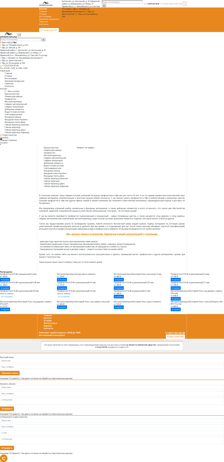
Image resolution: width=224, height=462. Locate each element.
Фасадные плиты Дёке (15, 122)
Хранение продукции (49, 19)
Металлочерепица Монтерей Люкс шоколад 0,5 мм (137, 274)
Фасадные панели (13, 117)
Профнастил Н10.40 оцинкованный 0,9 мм (76, 291)
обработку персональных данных (57, 378)
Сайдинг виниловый (14, 106)
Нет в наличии (6, 296)
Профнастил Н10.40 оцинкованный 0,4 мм (190, 274)
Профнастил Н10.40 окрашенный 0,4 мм (18, 274)
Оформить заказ (10, 373)
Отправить (7, 408)
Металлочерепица (13, 101)
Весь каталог (13, 91)
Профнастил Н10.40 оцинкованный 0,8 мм (19, 291)
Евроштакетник (12, 94)
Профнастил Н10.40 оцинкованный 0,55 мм (133, 282)
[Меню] (185, 3)
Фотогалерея (45, 16)
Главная (43, 11)
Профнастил (10, 99)
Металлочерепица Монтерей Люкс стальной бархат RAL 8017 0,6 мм (197, 302)
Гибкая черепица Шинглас (17, 124)
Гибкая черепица (12, 127)
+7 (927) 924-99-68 (152, 4)
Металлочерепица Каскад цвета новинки (76, 274)
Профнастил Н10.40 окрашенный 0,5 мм (132, 291)
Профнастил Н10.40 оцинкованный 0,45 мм (20, 282)
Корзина (4, 137)
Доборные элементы (14, 109)
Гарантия (43, 21)
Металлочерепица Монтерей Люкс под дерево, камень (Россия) (196, 292)
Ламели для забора (13, 96)
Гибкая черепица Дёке (15, 130)
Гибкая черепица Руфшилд (17, 132)
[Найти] (104, 5)
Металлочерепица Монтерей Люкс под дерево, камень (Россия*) (26, 302)
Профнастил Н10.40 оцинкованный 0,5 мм (76, 282)
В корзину (5, 280)
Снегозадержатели (13, 114)
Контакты (43, 24)
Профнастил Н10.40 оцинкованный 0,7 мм (190, 282)
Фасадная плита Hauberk (16, 119)
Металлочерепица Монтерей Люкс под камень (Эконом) (83, 301)
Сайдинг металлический (16, 104)
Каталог (43, 8)
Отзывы (43, 14)
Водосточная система (14, 112)
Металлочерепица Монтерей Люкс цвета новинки (137, 301)
